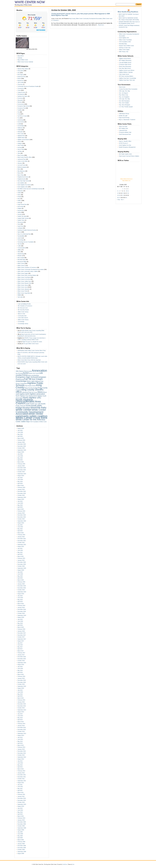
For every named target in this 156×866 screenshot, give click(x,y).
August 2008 (21, 853)
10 (126, 191)
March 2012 (21, 769)
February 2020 (21, 582)
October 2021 (21, 542)
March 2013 (21, 745)
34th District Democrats (23, 371)
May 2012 (20, 765)
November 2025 (22, 446)
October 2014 (21, 707)
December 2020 (22, 562)
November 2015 (22, 682)
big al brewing (19, 373)
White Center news (22, 287)
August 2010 (21, 806)
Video (19, 251)
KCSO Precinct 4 (123, 143)
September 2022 (22, 521)
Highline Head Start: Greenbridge (127, 78)
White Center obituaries (24, 289)
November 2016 (22, 658)
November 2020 (22, 564)
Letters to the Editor (23, 161)
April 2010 (20, 814)
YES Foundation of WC (125, 41)
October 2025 (21, 448)
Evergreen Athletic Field (125, 132)
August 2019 (21, 593)
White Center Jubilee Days (24, 281)
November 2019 (22, 587)
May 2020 (20, 576)
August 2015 (21, 688)
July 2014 (20, 713)
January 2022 (21, 536)
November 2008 (22, 847)
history (19, 141)
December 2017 (22, 633)
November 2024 (22, 469)
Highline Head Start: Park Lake (127, 80)
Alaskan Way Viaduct (23, 68)
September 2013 (22, 733)
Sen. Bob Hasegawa (124, 100)
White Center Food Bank (24, 277)
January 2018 (21, 631)
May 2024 (20, 481)
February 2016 (21, 676)
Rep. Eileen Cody (123, 95)
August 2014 (21, 711)
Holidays (20, 143)
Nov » (122, 199)
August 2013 (21, 735)
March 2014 (21, 721)
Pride (19, 202)
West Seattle (21, 257)
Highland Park (21, 135)
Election (20, 102)
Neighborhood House (23, 177)
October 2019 (21, 589)
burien (26, 373)
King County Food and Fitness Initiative (129, 156)
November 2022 (22, 517)
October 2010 (21, 802)
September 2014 (22, 709)
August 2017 (21, 641)
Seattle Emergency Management (127, 147)
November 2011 (22, 776)
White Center (21, 263)
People (19, 196)
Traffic (19, 245)
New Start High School (23, 180)
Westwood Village (22, 261)
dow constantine (33, 375)
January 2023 (21, 513)
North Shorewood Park (125, 134)
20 (119, 195)
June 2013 (20, 739)
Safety (19, 212)
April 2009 (20, 837)
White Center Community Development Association (31, 269)
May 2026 (20, 434)
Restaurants (21, 210)
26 (118, 197)
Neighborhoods (21, 179)
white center (23, 409)
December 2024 (22, 467)
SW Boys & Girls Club (124, 47)
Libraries (20, 163)
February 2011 (21, 794)
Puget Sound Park (22, 204)
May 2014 (20, 717)
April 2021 (20, 554)
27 (119, 197)
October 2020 (21, 566)
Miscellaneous (21, 171)
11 (128, 191)
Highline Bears (21, 137)
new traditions (21, 182)
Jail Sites (20, 151)
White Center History (23, 319)
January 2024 (21, 489)
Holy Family (21, 145)
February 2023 (21, 511)
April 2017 (20, 648)
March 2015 (21, 698)
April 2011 (20, 790)
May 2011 (20, 788)
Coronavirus (21, 88)
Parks (19, 194)
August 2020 (21, 570)
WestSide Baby (21, 259)
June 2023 (20, 503)
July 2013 (20, 737)
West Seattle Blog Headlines (128, 12)
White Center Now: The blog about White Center (30, 3)
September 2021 (22, 544)
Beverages (20, 74)
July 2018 (20, 619)
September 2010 (22, 804)
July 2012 (20, 761)
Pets (19, 198)
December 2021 (22, 538)
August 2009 (21, 829)
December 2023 (22, 491)
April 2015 (20, 696)
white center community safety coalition (28, 271)
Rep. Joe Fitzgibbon (124, 97)
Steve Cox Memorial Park (24, 234)
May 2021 (20, 552)
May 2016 (20, 670)
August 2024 (21, 475)
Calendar (20, 58)
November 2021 (22, 540)
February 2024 (21, 487)
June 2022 (20, 526)
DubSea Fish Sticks (23, 96)
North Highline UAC (22, 186)
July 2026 (20, 430)
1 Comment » (55, 20)
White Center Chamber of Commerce (27, 267)
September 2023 (22, 497)
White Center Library (23, 285)
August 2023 (21, 499)
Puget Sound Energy (124, 117)
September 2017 (22, 639)
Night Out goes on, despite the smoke (32, 341)
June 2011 (20, 786)
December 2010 (22, 798)
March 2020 (21, 580)
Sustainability (21, 236)
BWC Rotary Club (123, 51)
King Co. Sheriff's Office (125, 141)
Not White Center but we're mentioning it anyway (30, 188)
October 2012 (21, 755)
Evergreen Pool (21, 108)
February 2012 (21, 770)
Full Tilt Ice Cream (22, 116)
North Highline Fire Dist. (125, 145)
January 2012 (21, 772)
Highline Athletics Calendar (126, 72)
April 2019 (20, 601)
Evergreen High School (23, 106)
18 (128, 193)
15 (123, 193)
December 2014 (22, 704)
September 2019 (22, 591)
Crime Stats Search (23, 317)
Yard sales (20, 297)
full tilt (22, 379)
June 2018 (20, 621)
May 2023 (20, 505)
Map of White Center (23, 59)
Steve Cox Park (123, 126)
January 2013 (21, 749)
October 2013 (21, 731)
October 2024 (21, 471)
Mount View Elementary (125, 66)
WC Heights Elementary (125, 60)
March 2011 (21, 792)
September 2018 (22, 615)
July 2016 (20, 666)
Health (19, 129)
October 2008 (21, 849)
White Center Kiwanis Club (24, 283)
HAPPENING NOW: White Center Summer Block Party (32, 350)
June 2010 (20, 810)
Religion (20, 208)
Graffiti (19, 123)
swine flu (20, 238)
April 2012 (20, 766)
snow (28, 405)
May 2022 (20, 528)
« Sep (118, 199)
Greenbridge (21, 125)
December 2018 (22, 609)
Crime (19, 90)
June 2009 (20, 833)
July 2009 (20, 831)
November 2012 (22, 753)
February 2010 (21, 818)
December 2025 (22, 444)
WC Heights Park (123, 128)
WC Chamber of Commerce (25, 305)
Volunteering (21, 253)
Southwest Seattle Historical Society (27, 230)
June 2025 (20, 456)
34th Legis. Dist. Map (124, 91)
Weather (20, 255)
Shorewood (20, 222)
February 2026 (21, 440)
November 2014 (22, 706)
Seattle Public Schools (23, 218)
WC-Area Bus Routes (23, 309)
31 (126, 197)
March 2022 (21, 532)
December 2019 (22, 585)
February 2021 (21, 558)
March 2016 (21, 674)
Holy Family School (30, 385)
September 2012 (22, 757)
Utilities (19, 249)
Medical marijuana (22, 167)
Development (21, 94)
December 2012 (22, 751)
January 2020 (21, 584)
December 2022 (22, 515)
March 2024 (21, 485)
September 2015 (22, 686)
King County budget (31, 388)
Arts (19, 72)
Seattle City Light (22, 216)
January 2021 (21, 560)
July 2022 (20, 524)
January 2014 (21, 725)
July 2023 (20, 501)
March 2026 (21, 438)
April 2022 (20, 530)
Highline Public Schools (29, 384)
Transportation (21, 247)
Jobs (19, 153)
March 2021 (21, 556)
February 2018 (21, 629)
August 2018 (21, 617)
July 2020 (20, 572)
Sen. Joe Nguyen (123, 93)
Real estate (20, 206)
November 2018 (22, 611)
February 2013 (21, 747)
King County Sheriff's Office (25, 157)
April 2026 (20, 436)
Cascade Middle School (125, 62)
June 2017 (20, 644)
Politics (19, 200)
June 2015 (20, 692)
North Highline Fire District (24, 184)
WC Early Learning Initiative (126, 76)
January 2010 (21, 820)
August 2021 (21, 546)
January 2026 (21, 442)
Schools (20, 214)
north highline (20, 394)
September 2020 (22, 568)
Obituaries (20, 190)
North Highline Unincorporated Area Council (28, 401)
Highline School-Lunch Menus (126, 70)
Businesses (21, 80)
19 (118, 195)
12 (118, 193)
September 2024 (22, 473)
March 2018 (21, 627)
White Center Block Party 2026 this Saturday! (29, 360)
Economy (20, 98)
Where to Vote (21, 313)
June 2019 (20, 597)
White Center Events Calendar (25, 61)
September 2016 (22, 662)
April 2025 (20, 459)
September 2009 (22, 828)
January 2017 (21, 654)
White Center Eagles (23, 273)
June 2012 (20, 763)
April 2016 (20, 672)
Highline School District (23, 139)
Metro (19, 169)
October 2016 (21, 660)
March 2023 (21, 509)
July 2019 (20, 595)
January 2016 (21, 678)
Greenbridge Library (23, 323)
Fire (19, 112)
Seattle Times (21, 220)
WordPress (65, 864)
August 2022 (21, 522)
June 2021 (20, 550)
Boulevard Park (21, 76)
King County (21, 155)
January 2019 (21, 607)
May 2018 (20, 623)
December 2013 (22, 727)
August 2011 (21, 782)
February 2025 (21, 463)
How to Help (21, 149)
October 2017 (21, 637)
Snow (19, 224)
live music (34, 392)
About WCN (21, 55)
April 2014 (20, 719)
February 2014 (21, 723)
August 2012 (21, 759)
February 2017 (21, 652)
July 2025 (20, 454)
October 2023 (21, 495)
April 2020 (20, 578)
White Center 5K (22, 265)
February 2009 (21, 841)
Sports (19, 232)
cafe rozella (20, 82)
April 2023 (20, 507)
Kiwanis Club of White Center (126, 45)
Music (19, 173)
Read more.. (101, 25)
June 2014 (20, 715)
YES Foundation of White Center (38, 421)
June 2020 (20, 574)
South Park (20, 226)
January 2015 (21, 702)
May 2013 (20, 741)
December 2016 (22, 656)
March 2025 (21, 462)
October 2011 (21, 778)
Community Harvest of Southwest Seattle (28, 86)
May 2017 (20, 647)
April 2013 (20, 743)
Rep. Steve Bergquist (124, 104)
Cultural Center (21, 92)
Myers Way (20, 175)
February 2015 (21, 700)
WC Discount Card (22, 307)
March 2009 (21, 839)
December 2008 (22, 845)
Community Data (22, 315)
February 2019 (21, 605)
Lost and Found (22, 165)
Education (20, 100)
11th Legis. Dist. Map (124, 98)
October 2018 (21, 613)
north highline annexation (35, 394)
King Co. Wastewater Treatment (127, 119)
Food (19, 114)
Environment (21, 104)
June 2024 (20, 479)
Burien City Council (34, 373)
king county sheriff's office (29, 390)
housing (20, 147)
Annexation (20, 70)
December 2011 (22, 774)
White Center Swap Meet (24, 293)
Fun (19, 118)
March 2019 (21, 603)
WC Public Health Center (125, 154)
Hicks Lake (20, 133)
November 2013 (22, 729)
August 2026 (21, 428)
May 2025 (20, 458)
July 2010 (20, 808)
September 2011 (22, 780)
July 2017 (20, 643)
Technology (20, 240)
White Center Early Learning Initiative (27, 275)
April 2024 (20, 483)
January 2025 (21, 465)
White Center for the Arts (24, 279)
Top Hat (20, 243)
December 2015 (22, 680)
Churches (20, 84)
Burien (19, 78)
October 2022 (21, 519)
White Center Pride (22, 291)
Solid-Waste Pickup (124, 113)
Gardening (20, 120)
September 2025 (22, 450)
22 (123, 195)
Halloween (20, 127)
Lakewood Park (22, 159)
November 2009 (22, 824)
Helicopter (20, 131)
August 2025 (21, 452)
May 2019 (20, 599)
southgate (20, 228)
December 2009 (22, 822)
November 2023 (22, 493)
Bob (73, 864)
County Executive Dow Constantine (128, 89)
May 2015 (20, 694)
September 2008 (22, 851)
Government (21, 121)
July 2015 (20, 690)
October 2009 (21, 826)
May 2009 (20, 835)
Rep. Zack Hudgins (124, 102)
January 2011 (21, 796)
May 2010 (20, 812)
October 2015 (21, 684)
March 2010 (21, 816)
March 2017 (21, 650)
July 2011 (20, 784)
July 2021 (20, 548)
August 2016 (21, 664)
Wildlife (19, 295)
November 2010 (22, 800)
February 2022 (21, 534)
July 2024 (20, 477)
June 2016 (20, 668)
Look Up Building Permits (24, 304)
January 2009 (21, 843)
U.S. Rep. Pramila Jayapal (126, 106)
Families (20, 110)
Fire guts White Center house (31, 343)
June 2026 (20, 432)
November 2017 (22, 635)
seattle (27, 404)
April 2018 (20, 625)
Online (19, 192)
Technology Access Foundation (26, 242)
